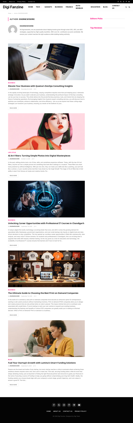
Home (5, 1)
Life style (12, 152)
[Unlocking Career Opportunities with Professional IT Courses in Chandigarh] (46, 199)
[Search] (129, 7)
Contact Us (31, 1)
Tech (38, 7)
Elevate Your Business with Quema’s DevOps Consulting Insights (40, 86)
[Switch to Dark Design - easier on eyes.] (126, 7)
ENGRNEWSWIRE (26, 26)
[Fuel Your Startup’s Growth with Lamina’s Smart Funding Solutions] (46, 338)
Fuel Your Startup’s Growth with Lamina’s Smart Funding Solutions (42, 362)
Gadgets (48, 7)
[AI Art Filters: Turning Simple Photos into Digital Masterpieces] (46, 131)
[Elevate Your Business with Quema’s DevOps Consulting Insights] (46, 61)
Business (59, 7)
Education (95, 7)
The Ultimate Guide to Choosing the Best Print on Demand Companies (43, 293)
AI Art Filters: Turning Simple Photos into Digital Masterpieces (39, 155)
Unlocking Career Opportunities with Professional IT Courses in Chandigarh (46, 223)
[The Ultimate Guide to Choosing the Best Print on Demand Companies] (46, 269)
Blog (105, 7)
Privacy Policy (21, 1)
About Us (12, 1)
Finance (69, 7)
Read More (13, 108)
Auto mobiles (79, 7)
